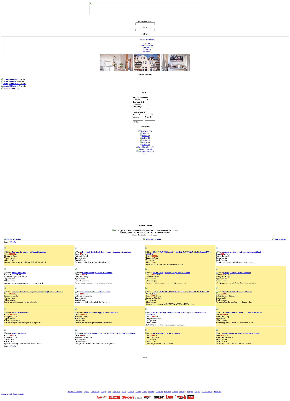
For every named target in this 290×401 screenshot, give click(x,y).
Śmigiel (197, 392)
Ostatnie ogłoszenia (13, 239)
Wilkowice (217, 392)
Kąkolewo (116, 392)
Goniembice (95, 392)
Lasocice (131, 392)
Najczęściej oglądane (153, 239)
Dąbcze (86, 392)
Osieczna (167, 392)
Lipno (144, 392)
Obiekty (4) (146, 140)
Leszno (138, 392)
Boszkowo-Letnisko (75, 392)
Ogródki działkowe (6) (146, 147)
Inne (109, 392)
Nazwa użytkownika (145, 21)
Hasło (145, 28)
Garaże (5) (146, 145)
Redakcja (4, 394)
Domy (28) (146, 133)
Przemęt (182, 392)
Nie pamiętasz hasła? (147, 39)
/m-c (14, 79)
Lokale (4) (146, 136)
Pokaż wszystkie (280, 239)
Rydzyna (190, 392)
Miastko (151, 392)
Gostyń (103, 392)
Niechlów (159, 392)
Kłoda (124, 392)
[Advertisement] (145, 188)
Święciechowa (207, 392)
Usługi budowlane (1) (146, 151)
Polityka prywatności (16, 394)
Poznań (175, 392)
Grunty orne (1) (146, 149)
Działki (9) (146, 138)
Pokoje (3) (146, 142)
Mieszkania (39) (146, 131)
